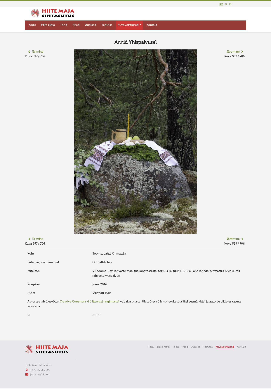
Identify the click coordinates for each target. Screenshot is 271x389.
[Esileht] (53, 16)
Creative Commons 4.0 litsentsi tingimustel (89, 301)
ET (221, 4)
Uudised (90, 25)
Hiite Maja (48, 25)
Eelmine (37, 51)
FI (226, 4)
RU (230, 4)
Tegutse (106, 25)
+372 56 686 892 (40, 370)
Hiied (76, 25)
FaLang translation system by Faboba (38, 332)
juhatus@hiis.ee (39, 374)
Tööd (63, 25)
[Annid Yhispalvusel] (135, 231)
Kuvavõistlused (128, 25)
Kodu (32, 25)
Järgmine (233, 51)
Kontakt (151, 25)
